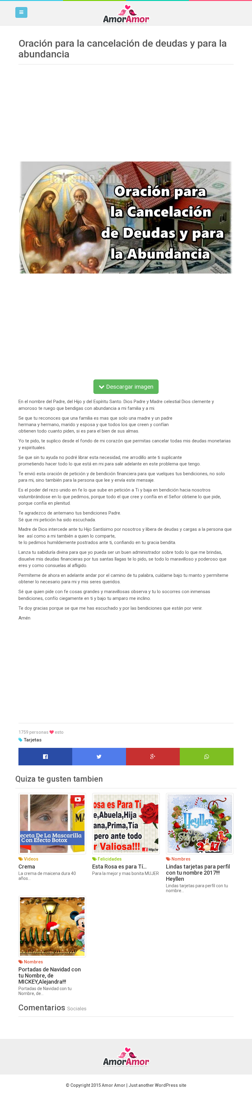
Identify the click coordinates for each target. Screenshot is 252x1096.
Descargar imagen (128, 386)
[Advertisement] (126, 111)
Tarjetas (32, 740)
